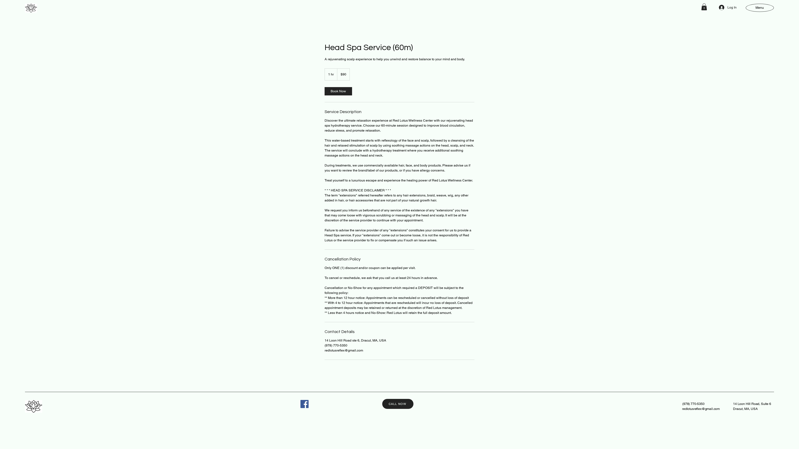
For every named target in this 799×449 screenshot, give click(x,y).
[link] (338, 91)
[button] (704, 6)
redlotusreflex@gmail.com (701, 409)
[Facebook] (304, 404)
